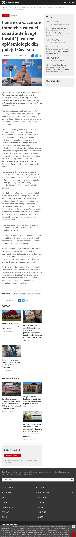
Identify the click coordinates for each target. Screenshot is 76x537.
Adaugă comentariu (12, 455)
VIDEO (40, 517)
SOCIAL (15, 7)
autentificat (16, 460)
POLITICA (42, 487)
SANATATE (42, 497)
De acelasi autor (10, 378)
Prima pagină (6, 7)
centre (15, 294)
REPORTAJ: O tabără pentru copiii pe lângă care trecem (10, 325)
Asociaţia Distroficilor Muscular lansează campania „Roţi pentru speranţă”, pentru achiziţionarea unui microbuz (32, 430)
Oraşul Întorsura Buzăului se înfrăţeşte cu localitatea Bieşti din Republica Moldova (32, 400)
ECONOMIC (6, 492)
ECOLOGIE (6, 512)
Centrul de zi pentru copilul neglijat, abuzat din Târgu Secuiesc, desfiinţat (11, 363)
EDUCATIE (42, 502)
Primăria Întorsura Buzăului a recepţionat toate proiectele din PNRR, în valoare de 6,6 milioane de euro (11, 403)
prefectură (22, 294)
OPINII (4, 517)
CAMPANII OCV (8, 507)
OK (74, 526)
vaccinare (30, 294)
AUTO (40, 507)
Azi (47, 84)
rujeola (37, 294)
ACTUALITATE (7, 487)
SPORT (5, 497)
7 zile (51, 84)
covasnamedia (12, 2)
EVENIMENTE (43, 492)
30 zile (57, 84)
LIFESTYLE (42, 512)
